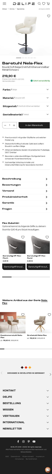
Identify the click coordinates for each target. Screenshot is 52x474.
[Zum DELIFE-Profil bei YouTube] (33, 442)
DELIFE (7, 396)
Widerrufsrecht (28, 456)
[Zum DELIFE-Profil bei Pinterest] (28, 442)
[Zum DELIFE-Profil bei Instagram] (23, 442)
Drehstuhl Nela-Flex (37, 335)
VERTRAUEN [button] (11, 415)
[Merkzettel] (43, 3)
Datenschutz (15, 456)
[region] (26, 36)
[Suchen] (39, 3)
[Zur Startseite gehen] (24, 3)
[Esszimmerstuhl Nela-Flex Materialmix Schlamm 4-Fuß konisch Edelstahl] (13, 322)
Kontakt (9, 390)
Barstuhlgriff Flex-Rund (36, 257)
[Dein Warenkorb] (48, 3)
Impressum (40, 456)
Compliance (19, 459)
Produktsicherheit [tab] (15, 197)
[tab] (25, 179)
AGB (7, 456)
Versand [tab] (8, 191)
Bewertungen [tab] (11, 185)
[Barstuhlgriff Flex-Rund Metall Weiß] (38, 244)
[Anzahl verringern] (5, 125)
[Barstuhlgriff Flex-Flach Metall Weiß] (14, 244)
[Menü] (4, 3)
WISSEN (8, 409)
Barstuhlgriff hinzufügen (15, 267)
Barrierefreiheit (31, 459)
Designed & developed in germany (26, 373)
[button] (26, 412)
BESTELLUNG (12, 403)
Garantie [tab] (8, 203)
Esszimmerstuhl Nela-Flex (11, 336)
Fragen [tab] (7, 209)
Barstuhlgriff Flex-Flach (12, 257)
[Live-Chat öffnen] (48, 470)
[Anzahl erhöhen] (14, 125)
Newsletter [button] (12, 428)
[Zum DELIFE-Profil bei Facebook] (18, 442)
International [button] (14, 422)
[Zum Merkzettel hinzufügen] (48, 16)
